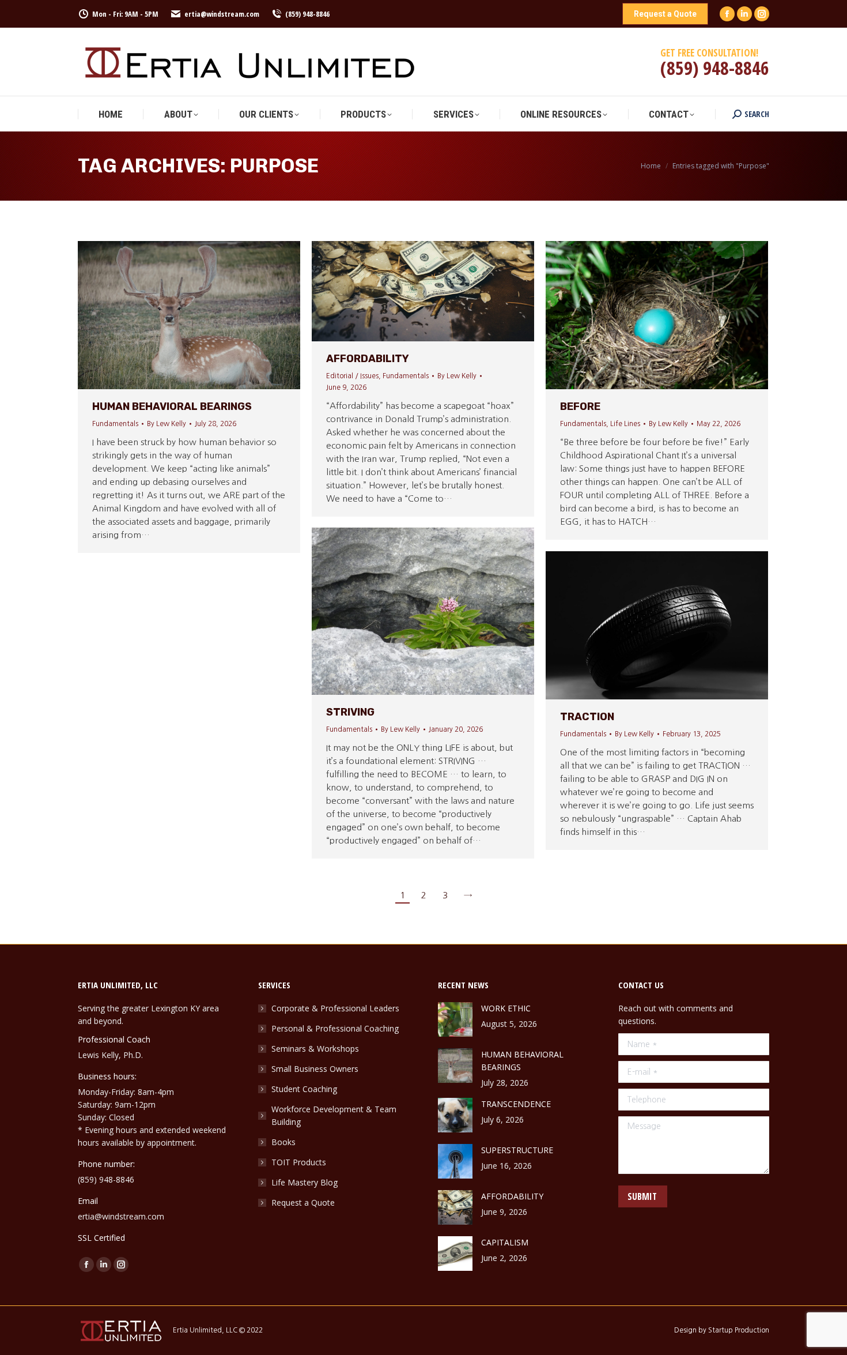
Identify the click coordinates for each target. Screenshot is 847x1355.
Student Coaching (304, 1088)
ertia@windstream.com (221, 14)
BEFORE (580, 406)
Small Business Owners (314, 1068)
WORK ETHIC (506, 1008)
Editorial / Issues (352, 375)
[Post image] (455, 1019)
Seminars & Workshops (315, 1048)
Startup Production (738, 1330)
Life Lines (625, 423)
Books (283, 1141)
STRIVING (351, 712)
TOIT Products (298, 1162)
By (166, 423)
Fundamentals (115, 423)
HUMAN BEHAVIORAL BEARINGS (172, 406)
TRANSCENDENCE (516, 1103)
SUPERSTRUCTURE (517, 1150)
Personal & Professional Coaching (335, 1028)
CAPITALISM (504, 1242)
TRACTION (587, 716)
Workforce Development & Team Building (333, 1115)
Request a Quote (303, 1202)
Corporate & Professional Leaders (335, 1008)
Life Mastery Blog (304, 1182)
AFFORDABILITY (367, 358)
